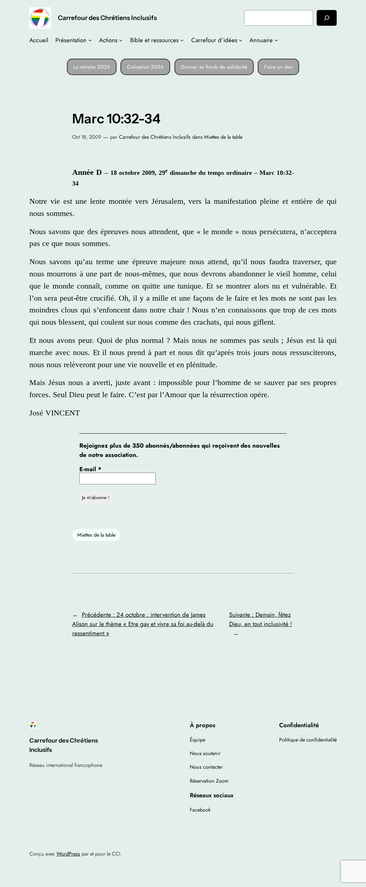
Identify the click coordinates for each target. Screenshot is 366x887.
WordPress (68, 853)
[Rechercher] (327, 17)
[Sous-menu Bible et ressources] (182, 40)
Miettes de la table (223, 137)
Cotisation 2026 (145, 66)
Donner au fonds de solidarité (214, 66)
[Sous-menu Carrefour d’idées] (240, 40)
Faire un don (278, 66)
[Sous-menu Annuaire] (276, 40)
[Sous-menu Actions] (121, 40)
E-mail (90, 469)
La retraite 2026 (91, 66)
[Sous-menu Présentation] (90, 40)
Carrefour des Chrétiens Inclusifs (107, 17)
